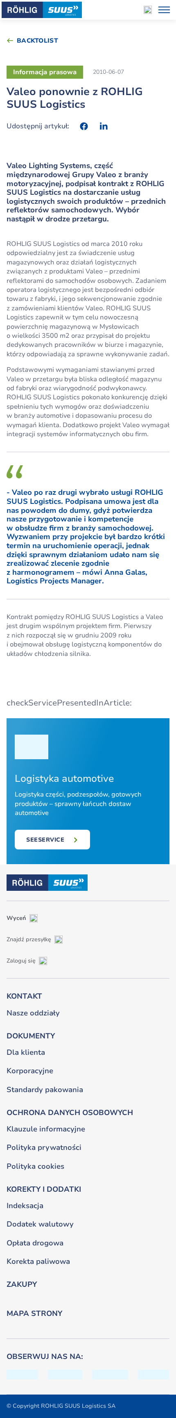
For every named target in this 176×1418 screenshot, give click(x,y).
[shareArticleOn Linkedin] (103, 126)
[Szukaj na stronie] (148, 10)
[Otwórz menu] (164, 10)
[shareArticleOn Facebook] (84, 126)
